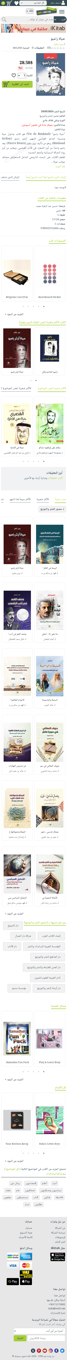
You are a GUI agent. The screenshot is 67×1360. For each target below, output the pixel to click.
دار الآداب (12, 946)
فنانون (47, 1197)
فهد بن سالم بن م (48, 573)
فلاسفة (59, 1197)
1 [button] (44, 306)
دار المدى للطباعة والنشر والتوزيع (43, 967)
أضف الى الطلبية (20, 84)
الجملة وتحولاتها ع (17, 832)
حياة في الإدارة (17, 448)
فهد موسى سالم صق (16, 903)
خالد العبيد (48, 705)
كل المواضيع (12, 1169)
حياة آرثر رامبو (17, 372)
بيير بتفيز (58, 44)
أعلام (44, 1183)
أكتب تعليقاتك (55, 478)
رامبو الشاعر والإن (50, 372)
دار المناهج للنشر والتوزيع (47, 957)
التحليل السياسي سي (17, 898)
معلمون (7, 1197)
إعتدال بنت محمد (16, 837)
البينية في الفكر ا (50, 568)
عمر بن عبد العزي (48, 837)
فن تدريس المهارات (17, 766)
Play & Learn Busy (49, 1063)
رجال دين (15, 1183)
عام (18, 1190)
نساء (27, 1204)
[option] (49, 273)
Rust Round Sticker (49, 297)
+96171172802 (57, 1305)
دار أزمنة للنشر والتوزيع (48, 988)
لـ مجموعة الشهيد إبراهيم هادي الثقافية (50, 455)
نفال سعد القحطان (16, 639)
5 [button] (23, 306)
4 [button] (28, 306)
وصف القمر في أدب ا (17, 634)
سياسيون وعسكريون (51, 1190)
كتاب (35, 1197)
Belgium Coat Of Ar (17, 297)
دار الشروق (13, 925)
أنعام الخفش (48, 639)
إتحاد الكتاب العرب (51, 936)
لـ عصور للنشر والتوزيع (52, 509)
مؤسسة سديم (19, 988)
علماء (8, 1190)
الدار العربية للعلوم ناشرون (47, 978)
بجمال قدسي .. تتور (50, 832)
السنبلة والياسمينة (50, 700)
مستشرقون (22, 1197)
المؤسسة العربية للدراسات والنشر (44, 946)
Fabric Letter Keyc (49, 1144)
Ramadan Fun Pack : (17, 1063)
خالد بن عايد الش (16, 771)
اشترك (20, 1338)
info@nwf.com (56, 1309)
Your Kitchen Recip (17, 1144)
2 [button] (39, 306)
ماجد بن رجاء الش (49, 903)
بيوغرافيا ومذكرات (56, 1174)
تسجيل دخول (55, 3)
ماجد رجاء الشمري (49, 771)
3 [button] (33, 306)
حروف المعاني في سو (49, 766)
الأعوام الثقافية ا (17, 700)
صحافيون (30, 1190)
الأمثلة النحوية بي (49, 898)
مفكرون (38, 1204)
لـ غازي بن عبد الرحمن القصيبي (17, 453)
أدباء (54, 1183)
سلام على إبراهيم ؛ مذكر (49, 448)
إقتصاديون (31, 1183)
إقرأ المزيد (60, 166)
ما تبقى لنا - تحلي (50, 634)
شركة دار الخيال (23, 936)
